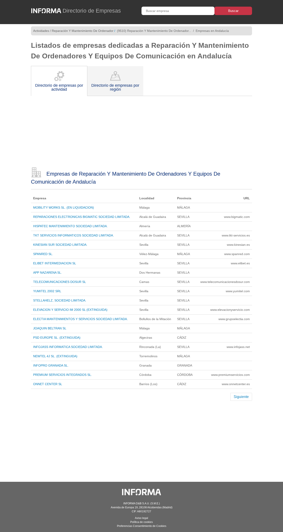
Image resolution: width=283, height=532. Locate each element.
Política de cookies (141, 522)
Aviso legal (141, 518)
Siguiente (241, 397)
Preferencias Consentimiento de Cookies (141, 526)
